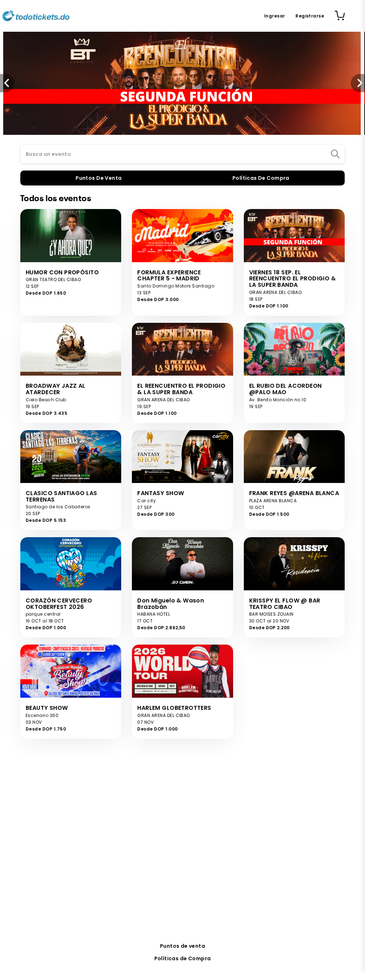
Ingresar (274, 16)
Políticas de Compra (182, 958)
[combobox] (182, 154)
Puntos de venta (182, 946)
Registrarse (309, 16)
